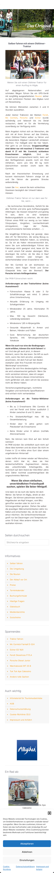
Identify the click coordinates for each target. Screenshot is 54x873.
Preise (13, 585)
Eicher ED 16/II (16, 649)
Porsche (24, 118)
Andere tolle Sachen (19, 677)
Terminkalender (17, 590)
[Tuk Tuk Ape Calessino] (23, 805)
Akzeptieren (27, 843)
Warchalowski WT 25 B (20, 666)
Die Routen (15, 574)
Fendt (45, 115)
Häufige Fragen (17, 601)
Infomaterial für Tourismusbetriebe (26, 698)
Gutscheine (15, 617)
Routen (38, 96)
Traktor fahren (16, 639)
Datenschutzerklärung (25, 866)
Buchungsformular (18, 596)
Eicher (38, 118)
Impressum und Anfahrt (21, 720)
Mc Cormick (11, 118)
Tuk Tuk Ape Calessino (20, 671)
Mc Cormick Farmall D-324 (22, 644)
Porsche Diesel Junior (20, 660)
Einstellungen (27, 860)
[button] (49, 813)
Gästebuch (15, 606)
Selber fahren (16, 563)
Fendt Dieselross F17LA (21, 655)
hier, (17, 187)
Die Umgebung (17, 569)
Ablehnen (27, 851)
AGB (12, 703)
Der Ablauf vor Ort (18, 579)
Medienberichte (17, 612)
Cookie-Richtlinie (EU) (20, 714)
